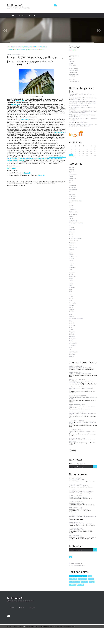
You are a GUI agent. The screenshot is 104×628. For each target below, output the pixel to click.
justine (71, 422)
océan (70, 289)
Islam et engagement (80, 112)
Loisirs (71, 274)
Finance (71, 245)
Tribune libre (73, 343)
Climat (71, 207)
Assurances (72, 187)
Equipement (72, 243)
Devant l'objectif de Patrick (78, 99)
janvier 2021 (72, 66)
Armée (71, 180)
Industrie (71, 254)
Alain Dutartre (73, 388)
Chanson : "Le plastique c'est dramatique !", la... (82, 423)
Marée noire (72, 276)
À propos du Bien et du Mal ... (77, 94)
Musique (71, 283)
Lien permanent (13, 182)
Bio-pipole (72, 194)
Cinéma (71, 205)
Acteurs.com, (20, 101)
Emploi (71, 234)
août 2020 (72, 77)
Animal (71, 176)
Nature (71, 285)
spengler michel (73, 413)
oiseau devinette (74, 582)
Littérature (72, 267)
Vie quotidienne (73, 352)
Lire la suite (72, 50)
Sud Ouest (72, 332)
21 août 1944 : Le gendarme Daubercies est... (81, 124)
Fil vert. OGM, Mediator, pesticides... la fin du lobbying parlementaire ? (35, 59)
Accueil (12, 15)
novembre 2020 (73, 70)
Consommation (73, 212)
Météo (71, 281)
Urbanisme (72, 345)
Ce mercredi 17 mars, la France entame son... (81, 491)
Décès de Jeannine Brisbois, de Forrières (80, 115)
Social (70, 321)
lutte (89, 576)
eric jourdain (72, 406)
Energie (71, 236)
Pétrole (71, 298)
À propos (32, 15)
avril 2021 (72, 59)
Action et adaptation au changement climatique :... (81, 381)
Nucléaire (72, 287)
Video (70, 349)
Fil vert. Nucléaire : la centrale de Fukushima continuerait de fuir (22, 46)
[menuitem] (12, 15)
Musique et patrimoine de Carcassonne (80, 126)
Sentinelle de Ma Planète (76, 318)
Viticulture (72, 354)
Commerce (72, 209)
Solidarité (71, 323)
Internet (71, 263)
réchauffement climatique (78, 576)
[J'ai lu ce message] (102, 626)
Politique (14, 183)
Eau (70, 225)
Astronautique (73, 189)
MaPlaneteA (15, 5)
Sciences (29, 183)
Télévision (72, 334)
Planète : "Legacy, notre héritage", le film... (81, 524)
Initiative (71, 258)
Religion (71, 312)
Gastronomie (73, 247)
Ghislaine (71, 397)
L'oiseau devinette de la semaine (81, 389)
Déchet (71, 218)
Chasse (71, 203)
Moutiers (71, 431)
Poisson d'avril (73, 303)
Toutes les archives (74, 81)
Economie (72, 229)
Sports (71, 329)
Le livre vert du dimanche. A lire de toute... (82, 431)
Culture (71, 216)
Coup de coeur (73, 214)
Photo (71, 301)
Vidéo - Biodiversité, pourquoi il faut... (82, 414)
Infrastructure (73, 256)
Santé (24, 183)
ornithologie (73, 579)
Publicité (71, 309)
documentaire (82, 579)
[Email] (55, 4)
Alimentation (72, 174)
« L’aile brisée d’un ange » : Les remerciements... (82, 107)
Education (72, 232)
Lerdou (71, 373)
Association (72, 185)
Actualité (71, 169)
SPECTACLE (72, 325)
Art (70, 183)
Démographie (73, 220)
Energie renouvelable (75, 238)
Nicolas (71, 368)
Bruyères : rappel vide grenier (77, 118)
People (71, 296)
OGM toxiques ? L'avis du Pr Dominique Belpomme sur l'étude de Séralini (26, 49)
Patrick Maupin (73, 381)
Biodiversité (72, 196)
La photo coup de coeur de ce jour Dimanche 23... (83, 98)
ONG (70, 292)
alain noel (80, 585)
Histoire (71, 249)
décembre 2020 (73, 68)
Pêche (70, 294)
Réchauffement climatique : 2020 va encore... (83, 397)
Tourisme (72, 336)
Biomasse (72, 198)
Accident (71, 167)
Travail (71, 341)
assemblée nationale (49, 183)
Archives (21, 15)
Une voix (71, 122)
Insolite (71, 261)
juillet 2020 (72, 79)
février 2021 (72, 63)
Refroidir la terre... (74, 105)
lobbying (40, 183)
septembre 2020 (73, 74)
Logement (72, 272)
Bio (70, 192)
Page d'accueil (43, 46)
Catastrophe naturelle (75, 201)
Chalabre (73, 109)
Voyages (71, 356)
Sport (70, 327)
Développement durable (41, 182)
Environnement (59, 182)
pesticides (84, 582)
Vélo (70, 347)
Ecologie (51, 182)
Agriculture (31, 182)
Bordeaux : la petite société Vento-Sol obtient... (82, 537)
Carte (72, 450)
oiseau (91, 579)
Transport (72, 338)
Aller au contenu (5, 1)
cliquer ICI (27, 173)
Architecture (72, 178)
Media (71, 278)
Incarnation (85, 105)
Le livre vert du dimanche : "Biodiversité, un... (83, 406)
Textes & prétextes (82, 122)
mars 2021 (72, 61)
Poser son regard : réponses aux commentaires (82, 101)
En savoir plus (72, 626)
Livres (70, 269)
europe (92, 582)
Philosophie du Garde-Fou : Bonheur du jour (83, 103)
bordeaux (72, 585)
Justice (71, 265)
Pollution (20, 183)
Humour (71, 252)
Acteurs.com (15, 105)
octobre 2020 (73, 72)
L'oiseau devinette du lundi (83, 368)
